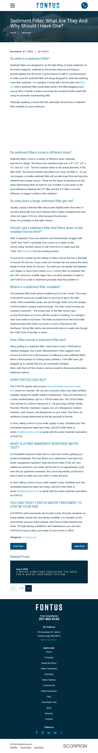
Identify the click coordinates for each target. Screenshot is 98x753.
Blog (49, 708)
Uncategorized (29, 537)
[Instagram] (42, 732)
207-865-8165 (49, 619)
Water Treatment (49, 668)
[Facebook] (36, 732)
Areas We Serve (48, 663)
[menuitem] (13, 747)
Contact (49, 719)
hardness (27, 251)
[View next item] (28, 588)
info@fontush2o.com (27, 432)
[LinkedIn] (48, 732)
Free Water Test (49, 702)
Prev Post (18, 546)
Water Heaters (49, 680)
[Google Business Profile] (55, 732)
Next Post (80, 546)
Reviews (49, 713)
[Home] (48, 5)
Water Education (49, 691)
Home (49, 652)
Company (48, 657)
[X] (61, 732)
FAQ (49, 696)
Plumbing (49, 674)
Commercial (49, 685)
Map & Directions (49, 640)
